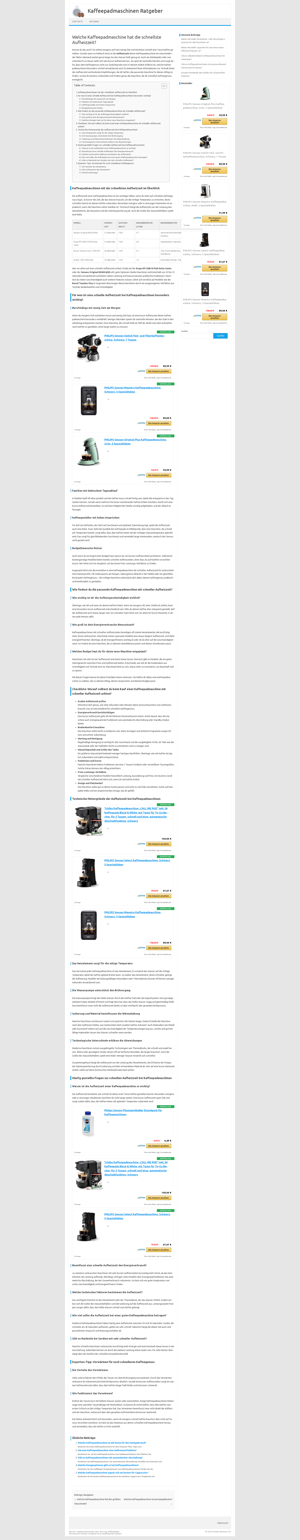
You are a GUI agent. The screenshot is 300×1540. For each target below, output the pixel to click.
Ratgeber (94, 22)
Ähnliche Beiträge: (90, 173)
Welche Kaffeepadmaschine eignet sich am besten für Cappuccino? (113, 1472)
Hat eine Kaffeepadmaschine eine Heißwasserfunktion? (107, 1450)
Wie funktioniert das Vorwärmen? (96, 170)
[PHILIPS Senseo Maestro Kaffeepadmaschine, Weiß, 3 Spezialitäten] (205, 191)
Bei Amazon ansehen (158, 371)
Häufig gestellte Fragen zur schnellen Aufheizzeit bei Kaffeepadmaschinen (111, 145)
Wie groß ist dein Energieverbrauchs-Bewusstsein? (103, 117)
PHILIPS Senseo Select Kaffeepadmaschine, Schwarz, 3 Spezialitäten (204, 252)
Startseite (77, 22)
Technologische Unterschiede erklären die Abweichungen (106, 142)
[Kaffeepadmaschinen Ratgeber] (77, 17)
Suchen (184, 331)
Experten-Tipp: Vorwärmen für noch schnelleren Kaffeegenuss (106, 163)
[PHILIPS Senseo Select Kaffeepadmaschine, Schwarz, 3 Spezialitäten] (205, 240)
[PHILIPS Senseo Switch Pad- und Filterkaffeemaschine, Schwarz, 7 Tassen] (205, 142)
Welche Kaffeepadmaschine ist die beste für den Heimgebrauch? (112, 1443)
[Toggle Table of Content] (162, 86)
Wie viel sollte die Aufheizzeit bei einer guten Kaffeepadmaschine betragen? (114, 157)
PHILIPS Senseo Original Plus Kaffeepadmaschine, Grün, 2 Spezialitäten (204, 106)
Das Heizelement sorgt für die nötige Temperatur (103, 133)
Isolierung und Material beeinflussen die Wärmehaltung (106, 139)
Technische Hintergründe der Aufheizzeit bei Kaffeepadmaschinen (108, 130)
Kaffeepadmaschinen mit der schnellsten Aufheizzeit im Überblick (107, 92)
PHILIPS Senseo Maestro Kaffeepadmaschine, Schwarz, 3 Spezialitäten (205, 301)
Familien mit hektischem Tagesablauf (97, 102)
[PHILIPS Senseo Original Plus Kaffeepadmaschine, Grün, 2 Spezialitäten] (205, 94)
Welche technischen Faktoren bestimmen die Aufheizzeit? (106, 154)
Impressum (223, 1523)
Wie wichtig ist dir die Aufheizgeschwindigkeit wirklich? (105, 114)
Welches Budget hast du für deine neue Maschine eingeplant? (108, 120)
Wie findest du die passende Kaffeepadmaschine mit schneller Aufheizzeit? (111, 111)
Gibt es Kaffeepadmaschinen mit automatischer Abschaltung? (110, 1457)
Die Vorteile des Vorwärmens (94, 167)
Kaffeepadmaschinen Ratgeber (125, 11)
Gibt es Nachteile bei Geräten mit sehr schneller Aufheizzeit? (107, 160)
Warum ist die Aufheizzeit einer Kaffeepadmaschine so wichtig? (109, 148)
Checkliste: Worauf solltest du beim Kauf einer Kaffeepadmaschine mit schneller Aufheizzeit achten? (119, 125)
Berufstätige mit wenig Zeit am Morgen (99, 99)
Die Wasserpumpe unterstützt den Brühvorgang (102, 136)
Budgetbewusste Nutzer (92, 108)
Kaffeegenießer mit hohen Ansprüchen (98, 105)
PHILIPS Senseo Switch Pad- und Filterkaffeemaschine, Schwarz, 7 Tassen (204, 155)
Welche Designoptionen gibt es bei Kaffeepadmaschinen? (108, 1465)
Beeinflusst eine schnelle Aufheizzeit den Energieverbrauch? (107, 151)
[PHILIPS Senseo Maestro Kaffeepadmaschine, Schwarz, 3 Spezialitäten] (205, 289)
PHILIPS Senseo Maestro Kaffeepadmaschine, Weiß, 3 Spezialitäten (205, 203)
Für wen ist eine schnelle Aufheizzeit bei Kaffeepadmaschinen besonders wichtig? (114, 96)
